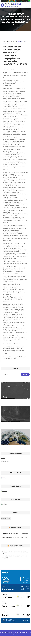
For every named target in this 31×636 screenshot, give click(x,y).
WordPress (15, 632)
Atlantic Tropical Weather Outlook (10, 537)
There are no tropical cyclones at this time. (12, 533)
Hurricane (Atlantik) (16, 527)
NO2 (2, 459)
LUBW (7, 461)
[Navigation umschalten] (28, 5)
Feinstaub (3, 458)
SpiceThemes (16, 633)
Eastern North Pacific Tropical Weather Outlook (13, 556)
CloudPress (27, 632)
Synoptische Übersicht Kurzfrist (10, 43)
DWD (16, 41)
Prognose (20, 41)
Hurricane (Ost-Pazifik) (16, 545)
